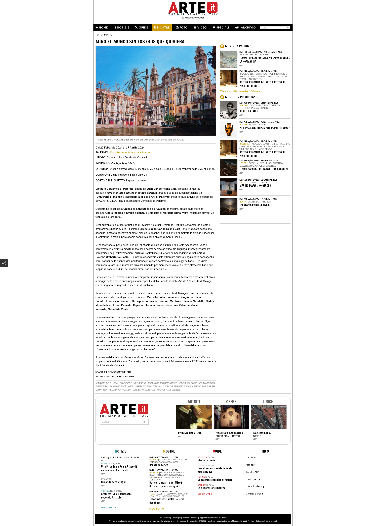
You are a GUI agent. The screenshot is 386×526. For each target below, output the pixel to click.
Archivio (248, 27)
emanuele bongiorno (163, 383)
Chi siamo (251, 457)
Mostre (163, 27)
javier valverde (144, 389)
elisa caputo (188, 383)
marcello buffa (106, 383)
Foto (184, 27)
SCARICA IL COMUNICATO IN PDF (113, 372)
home (98, 35)
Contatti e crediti (255, 493)
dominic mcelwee (122, 386)
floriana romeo (120, 389)
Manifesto (251, 464)
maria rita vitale (169, 389)
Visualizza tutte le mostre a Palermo (130, 152)
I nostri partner (254, 479)
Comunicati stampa (256, 486)
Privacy (186, 518)
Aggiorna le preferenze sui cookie (213, 518)
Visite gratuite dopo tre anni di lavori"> (120, 464)
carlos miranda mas (177, 386)
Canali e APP (252, 472)
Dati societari (164, 518)
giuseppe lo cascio (133, 383)
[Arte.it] (193, 8)
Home (103, 27)
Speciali (222, 27)
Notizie (123, 27)
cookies (194, 518)
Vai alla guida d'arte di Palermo (115, 376)
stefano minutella (148, 386)
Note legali (176, 518)
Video (202, 27)
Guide (143, 27)
